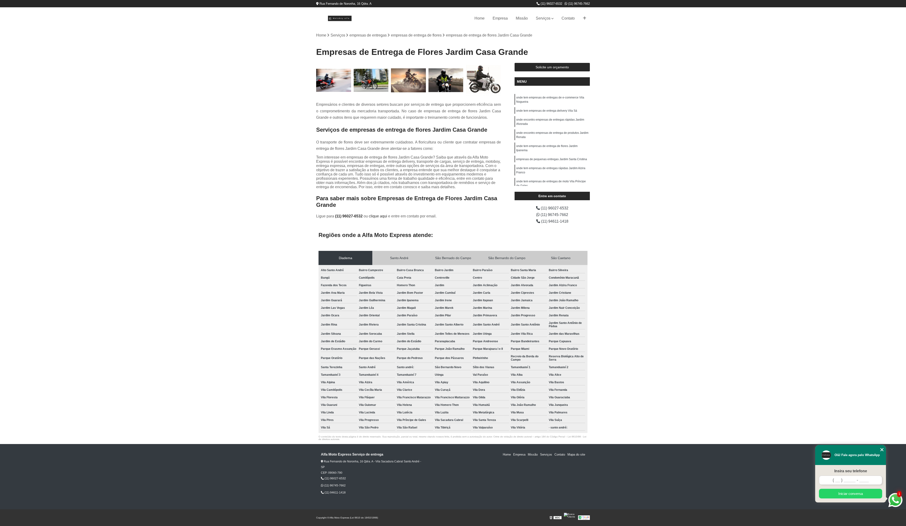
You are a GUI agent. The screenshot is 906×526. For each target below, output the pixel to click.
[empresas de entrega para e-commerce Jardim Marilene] (371, 80)
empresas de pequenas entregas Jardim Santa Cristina (551, 159)
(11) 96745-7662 (578, 3)
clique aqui (378, 216)
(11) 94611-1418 (554, 221)
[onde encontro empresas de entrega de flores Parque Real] (408, 80)
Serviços (543, 18)
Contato (568, 18)
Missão (522, 18)
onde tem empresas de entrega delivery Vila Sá (546, 110)
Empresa (500, 18)
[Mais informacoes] (584, 18)
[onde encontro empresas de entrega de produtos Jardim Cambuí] (333, 80)
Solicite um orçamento (552, 67)
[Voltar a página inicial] (339, 18)
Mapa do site (576, 454)
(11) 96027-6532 (551, 3)
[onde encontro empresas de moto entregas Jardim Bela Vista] (446, 80)
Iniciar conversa (850, 494)
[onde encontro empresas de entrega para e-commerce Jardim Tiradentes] (483, 80)
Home (479, 18)
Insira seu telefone (850, 471)
